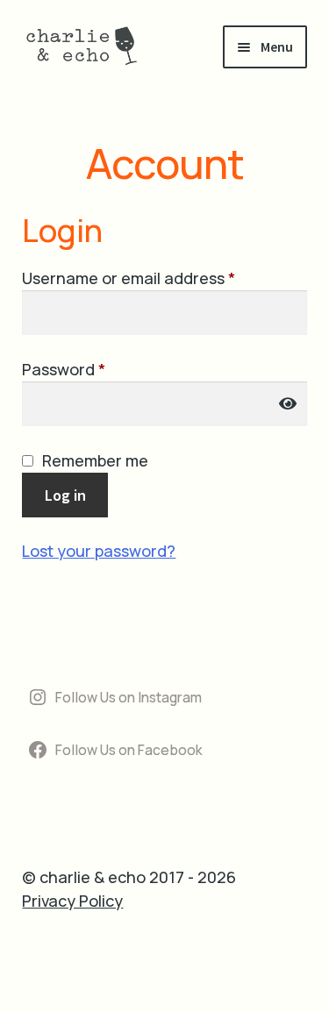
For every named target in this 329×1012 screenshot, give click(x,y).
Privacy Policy (72, 900)
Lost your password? (98, 550)
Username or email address (162, 278)
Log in (65, 495)
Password (97, 369)
